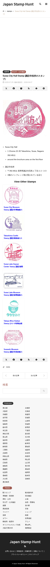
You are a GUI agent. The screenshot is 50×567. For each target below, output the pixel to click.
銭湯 (26, 515)
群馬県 (27, 427)
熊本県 (27, 475)
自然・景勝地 (30, 502)
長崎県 (5, 475)
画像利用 (28, 551)
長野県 (6, 72)
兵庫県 (5, 453)
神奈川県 (6, 434)
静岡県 (5, 447)
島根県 (5, 459)
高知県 (27, 469)
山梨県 (27, 440)
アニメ (27, 521)
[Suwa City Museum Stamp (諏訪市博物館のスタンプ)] (36, 375)
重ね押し (28, 525)
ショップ (28, 512)
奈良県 (27, 453)
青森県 (27, 414)
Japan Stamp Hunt (25, 541)
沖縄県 (5, 414)
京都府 (27, 408)
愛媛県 (5, 469)
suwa (8, 367)
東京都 (5, 408)
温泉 (4, 515)
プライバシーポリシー (19, 554)
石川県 (27, 437)
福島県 (5, 424)
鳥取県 (27, 456)
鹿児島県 (6, 482)
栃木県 (5, 427)
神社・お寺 (7, 499)
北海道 (27, 411)
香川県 (27, 466)
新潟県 (27, 434)
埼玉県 (5, 430)
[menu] (46, 4)
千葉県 (27, 430)
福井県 (5, 440)
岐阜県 (27, 443)
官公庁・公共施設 (18, 72)
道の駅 (27, 505)
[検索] (40, 4)
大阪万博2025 (8, 528)
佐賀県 (5, 472)
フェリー (6, 512)
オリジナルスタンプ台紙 (11, 525)
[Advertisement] (25, 44)
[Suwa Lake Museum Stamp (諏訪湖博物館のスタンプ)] (14, 375)
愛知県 (27, 447)
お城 (26, 499)
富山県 (5, 437)
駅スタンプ (7, 493)
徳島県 (5, 466)
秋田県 (5, 421)
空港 (26, 509)
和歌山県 (6, 456)
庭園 (4, 505)
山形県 (27, 421)
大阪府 (5, 411)
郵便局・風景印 (8, 521)
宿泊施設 (28, 496)
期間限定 (28, 528)
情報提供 (20, 551)
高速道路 (6, 509)
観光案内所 (29, 493)
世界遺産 (28, 518)
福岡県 (27, 472)
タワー (5, 518)
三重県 (5, 450)
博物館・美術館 (8, 496)
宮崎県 (27, 479)
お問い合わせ (10, 551)
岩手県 (5, 418)
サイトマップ (34, 554)
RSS (25, 546)
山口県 (27, 463)
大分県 (5, 479)
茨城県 (27, 424)
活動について (38, 551)
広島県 (5, 463)
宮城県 (27, 418)
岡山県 (27, 459)
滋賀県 (27, 450)
